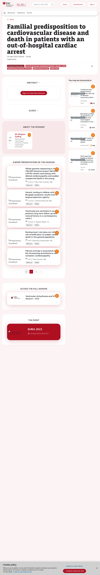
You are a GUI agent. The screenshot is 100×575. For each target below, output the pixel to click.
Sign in (92, 4)
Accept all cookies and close (75, 571)
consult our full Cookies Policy (22, 572)
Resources (11, 13)
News (65, 4)
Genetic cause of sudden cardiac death (86, 140)
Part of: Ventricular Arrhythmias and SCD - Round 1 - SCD (45, 66)
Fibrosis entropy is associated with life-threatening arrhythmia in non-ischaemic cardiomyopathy (41, 253)
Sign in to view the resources (33, 93)
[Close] (97, 568)
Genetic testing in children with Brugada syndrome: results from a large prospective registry (41, 194)
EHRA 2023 (35, 329)
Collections (21, 13)
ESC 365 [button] (20, 4)
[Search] (52, 4)
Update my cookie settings (74, 566)
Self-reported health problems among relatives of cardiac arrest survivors (86, 160)
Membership (78, 4)
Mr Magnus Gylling (20, 135)
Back (12, 19)
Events (29, 13)
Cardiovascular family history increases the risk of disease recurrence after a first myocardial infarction (87, 95)
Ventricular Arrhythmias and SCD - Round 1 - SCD (42, 297)
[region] (50, 568)
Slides (37, 185)
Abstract (29, 185)
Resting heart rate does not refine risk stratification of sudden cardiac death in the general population (41, 234)
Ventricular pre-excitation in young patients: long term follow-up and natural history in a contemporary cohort (41, 214)
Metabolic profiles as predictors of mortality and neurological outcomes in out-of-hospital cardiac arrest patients (87, 120)
